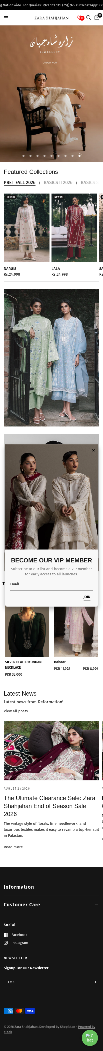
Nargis (10, 268)
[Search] (88, 17)
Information (19, 887)
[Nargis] (27, 228)
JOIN (87, 597)
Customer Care (22, 905)
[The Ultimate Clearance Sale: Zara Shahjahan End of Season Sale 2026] (51, 750)
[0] (96, 17)
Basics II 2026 (58, 182)
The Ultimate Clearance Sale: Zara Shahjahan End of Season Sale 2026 (49, 806)
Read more (13, 847)
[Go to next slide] (92, 635)
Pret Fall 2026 (20, 182)
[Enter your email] (94, 982)
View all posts (16, 711)
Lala (56, 268)
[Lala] (74, 228)
